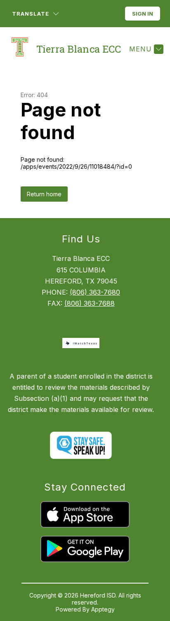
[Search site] (80, 14)
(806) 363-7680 (95, 292)
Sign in (142, 13)
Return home (44, 194)
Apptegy (103, 609)
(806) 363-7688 (89, 303)
